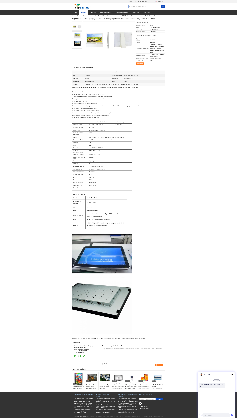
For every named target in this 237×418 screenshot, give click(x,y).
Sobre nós (93, 12)
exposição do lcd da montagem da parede (90, 338)
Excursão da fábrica (105, 12)
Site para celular (145, 408)
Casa (75, 12)
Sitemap (146, 406)
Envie (159, 399)
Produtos (83, 12)
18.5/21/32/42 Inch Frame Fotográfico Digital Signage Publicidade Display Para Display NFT (91, 386)
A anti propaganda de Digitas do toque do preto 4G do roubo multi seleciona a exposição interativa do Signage (83, 400)
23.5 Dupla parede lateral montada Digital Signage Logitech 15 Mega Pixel (104, 385)
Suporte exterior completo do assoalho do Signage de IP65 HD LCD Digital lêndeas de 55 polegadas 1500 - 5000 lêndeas (105, 400)
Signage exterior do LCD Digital (104, 395)
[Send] (232, 415)
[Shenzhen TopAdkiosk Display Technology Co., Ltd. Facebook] (141, 404)
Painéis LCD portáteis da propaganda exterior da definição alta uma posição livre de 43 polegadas (105, 406)
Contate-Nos (135, 12)
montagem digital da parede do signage (133, 338)
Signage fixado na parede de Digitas (92, 16)
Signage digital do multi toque (83, 394)
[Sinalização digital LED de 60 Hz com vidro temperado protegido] (144, 377)
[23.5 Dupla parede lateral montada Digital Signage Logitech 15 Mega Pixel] (105, 377)
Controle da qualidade (121, 12)
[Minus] (232, 374)
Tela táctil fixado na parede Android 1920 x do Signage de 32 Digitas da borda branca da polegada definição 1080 (127, 405)
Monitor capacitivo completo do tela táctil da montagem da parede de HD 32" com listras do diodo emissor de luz (128, 400)
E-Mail (141, 406)
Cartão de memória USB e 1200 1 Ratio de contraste (157, 384)
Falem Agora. (147, 12)
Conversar (140, 63)
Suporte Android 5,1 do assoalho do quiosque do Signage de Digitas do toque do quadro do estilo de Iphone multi (83, 405)
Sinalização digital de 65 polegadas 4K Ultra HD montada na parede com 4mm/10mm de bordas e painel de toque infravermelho (131, 387)
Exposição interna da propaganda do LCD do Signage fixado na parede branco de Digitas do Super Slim (127, 411)
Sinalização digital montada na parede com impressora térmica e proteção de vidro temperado (118, 386)
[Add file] (200, 415)
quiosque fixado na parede (112, 338)
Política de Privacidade (80, 416)
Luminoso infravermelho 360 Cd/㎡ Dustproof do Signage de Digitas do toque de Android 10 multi (83, 411)
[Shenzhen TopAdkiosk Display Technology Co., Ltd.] (82, 6)
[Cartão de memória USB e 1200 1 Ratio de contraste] (157, 377)
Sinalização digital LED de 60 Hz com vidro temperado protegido (144, 384)
